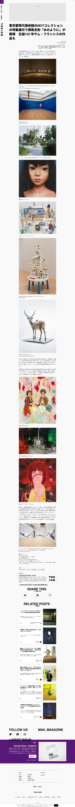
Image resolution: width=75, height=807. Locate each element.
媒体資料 (53, 797)
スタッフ (43, 775)
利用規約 (40, 797)
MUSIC (20, 776)
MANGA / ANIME (31, 780)
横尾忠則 (42, 569)
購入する (32, 756)
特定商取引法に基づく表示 (32, 797)
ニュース (28, 569)
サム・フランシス (22, 569)
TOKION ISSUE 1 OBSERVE (24, 746)
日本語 (34, 786)
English (40, 786)
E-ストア (43, 772)
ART (60, 44)
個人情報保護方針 (47, 797)
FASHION (30, 774)
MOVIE (29, 776)
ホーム (20, 772)
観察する (64, 44)
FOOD (20, 778)
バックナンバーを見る (31, 760)
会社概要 (58, 797)
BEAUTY (21, 780)
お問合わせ (24, 797)
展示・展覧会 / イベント (35, 569)
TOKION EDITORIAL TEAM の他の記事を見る (33, 585)
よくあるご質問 (17, 797)
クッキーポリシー (36, 806)
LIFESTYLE (30, 778)
